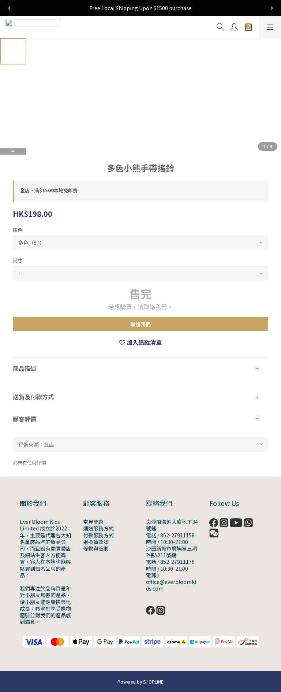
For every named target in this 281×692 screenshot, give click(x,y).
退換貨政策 (96, 541)
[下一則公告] (272, 8)
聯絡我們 (140, 324)
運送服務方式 (98, 528)
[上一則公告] (9, 8)
